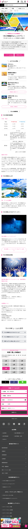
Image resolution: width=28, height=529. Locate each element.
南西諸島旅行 (5, 462)
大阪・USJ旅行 (5, 473)
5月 (14, 364)
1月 (6, 361)
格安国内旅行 (5, 447)
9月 (22, 368)
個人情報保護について (19, 433)
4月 (6, 364)
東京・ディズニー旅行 (6, 469)
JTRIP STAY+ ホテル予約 (8, 495)
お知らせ (4, 439)
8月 (14, 368)
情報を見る (19, 55)
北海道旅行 (4, 454)
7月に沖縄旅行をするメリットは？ (11, 336)
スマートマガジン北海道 (8, 509)
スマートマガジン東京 (7, 513)
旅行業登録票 (5, 436)
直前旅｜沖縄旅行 (14, 106)
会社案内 (4, 433)
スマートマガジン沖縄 (7, 506)
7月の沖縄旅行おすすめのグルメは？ (12, 332)
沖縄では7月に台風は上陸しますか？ (12, 341)
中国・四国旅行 (5, 466)
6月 (22, 364)
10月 (6, 372)
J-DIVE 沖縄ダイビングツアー (9, 480)
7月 (6, 368)
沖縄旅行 (3, 451)
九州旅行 (4, 458)
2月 (14, 361)
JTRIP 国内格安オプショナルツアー (10, 498)
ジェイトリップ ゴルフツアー (9, 483)
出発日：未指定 (4, 8)
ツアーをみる (9, 55)
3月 (22, 361)
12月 (22, 372)
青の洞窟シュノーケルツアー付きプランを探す (14, 250)
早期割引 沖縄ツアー (14, 91)
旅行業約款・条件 (18, 436)
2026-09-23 (10, 399)
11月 (14, 372)
